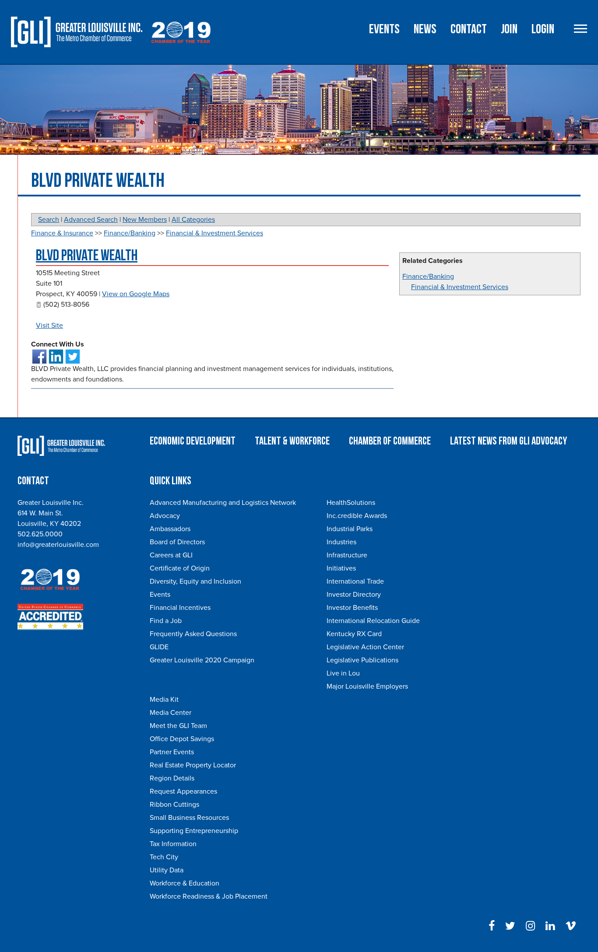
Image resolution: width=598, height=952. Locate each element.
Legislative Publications (362, 660)
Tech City (164, 857)
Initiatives (341, 568)
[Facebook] (492, 926)
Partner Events (172, 752)
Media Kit (164, 699)
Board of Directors (177, 542)
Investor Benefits (352, 607)
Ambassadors (170, 529)
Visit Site (49, 325)
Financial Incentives (180, 607)
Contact (468, 29)
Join (509, 29)
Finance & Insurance (62, 233)
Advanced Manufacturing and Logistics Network (223, 502)
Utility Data (166, 870)
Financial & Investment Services (459, 287)
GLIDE (159, 647)
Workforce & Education (184, 883)
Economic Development (193, 441)
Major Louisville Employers (367, 686)
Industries (341, 542)
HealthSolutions (351, 502)
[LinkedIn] (550, 926)
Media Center (170, 712)
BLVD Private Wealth (86, 255)
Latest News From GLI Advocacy (508, 441)
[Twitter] (510, 926)
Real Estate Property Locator (193, 765)
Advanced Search (91, 219)
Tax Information (173, 844)
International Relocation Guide (373, 620)
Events (384, 29)
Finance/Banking (428, 276)
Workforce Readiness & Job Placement (208, 896)
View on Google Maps (135, 294)
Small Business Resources (189, 817)
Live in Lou (343, 673)
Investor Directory (354, 594)
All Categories (193, 219)
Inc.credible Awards (357, 515)
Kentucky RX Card (354, 634)
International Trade (355, 581)
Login (542, 29)
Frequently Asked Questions (193, 634)
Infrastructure (347, 555)
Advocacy (165, 515)
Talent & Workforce (292, 441)
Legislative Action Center (365, 647)
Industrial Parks (350, 529)
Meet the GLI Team (178, 725)
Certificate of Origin (180, 568)
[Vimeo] (570, 926)
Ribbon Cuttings (174, 804)
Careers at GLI (171, 555)
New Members (145, 219)
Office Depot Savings (182, 739)
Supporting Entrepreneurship (194, 830)
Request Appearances (183, 791)
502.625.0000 (40, 534)
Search (48, 219)
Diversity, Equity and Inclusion (195, 581)
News (425, 29)
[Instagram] (530, 926)
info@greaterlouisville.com (58, 544)
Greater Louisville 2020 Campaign (202, 660)
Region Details (172, 778)
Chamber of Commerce (390, 441)
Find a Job (166, 620)
